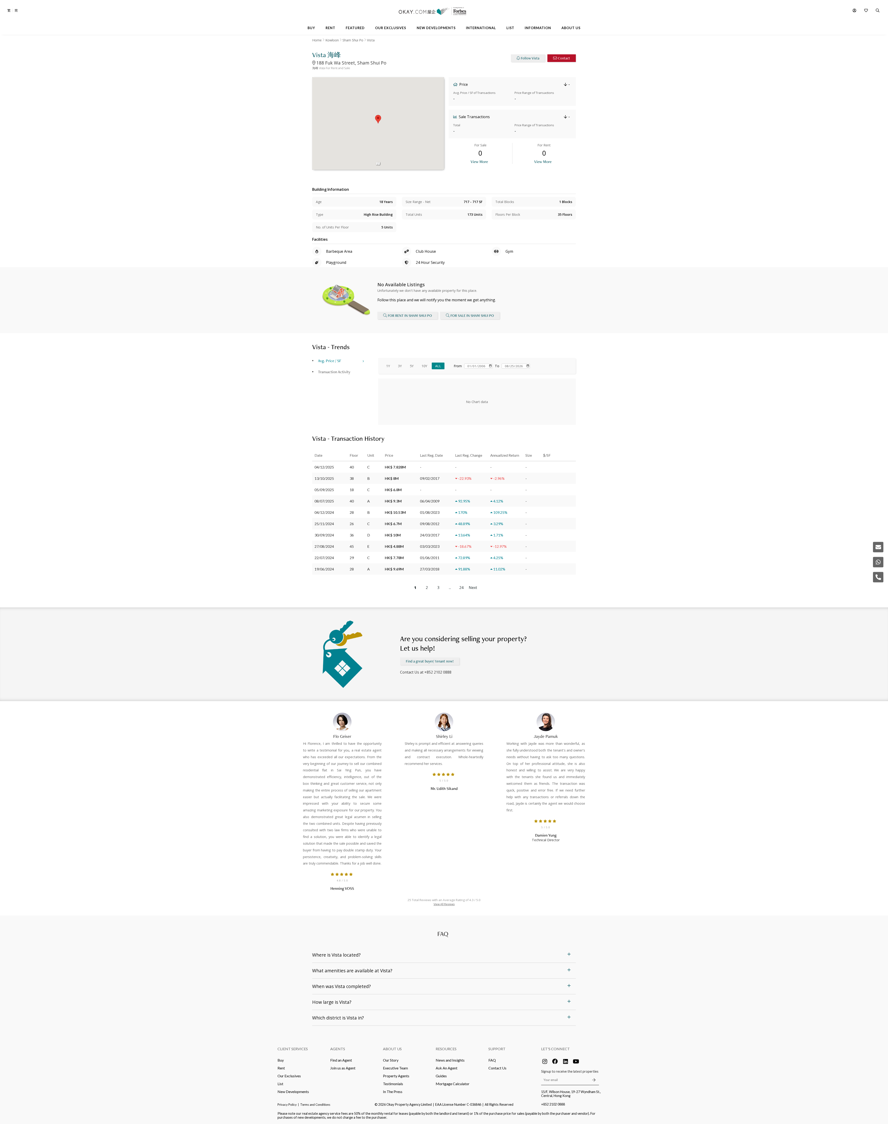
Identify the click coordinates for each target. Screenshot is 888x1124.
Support (497, 1049)
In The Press (392, 1091)
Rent (281, 1068)
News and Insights (450, 1060)
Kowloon (332, 40)
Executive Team (395, 1068)
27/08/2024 (324, 546)
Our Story (390, 1060)
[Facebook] (555, 1061)
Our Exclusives (289, 1076)
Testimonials (393, 1083)
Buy (281, 1060)
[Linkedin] (565, 1061)
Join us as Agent (342, 1068)
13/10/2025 (324, 478)
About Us (392, 1049)
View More (479, 161)
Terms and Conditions (315, 1104)
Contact (564, 58)
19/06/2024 (324, 569)
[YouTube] (575, 1061)
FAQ (492, 1060)
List (280, 1083)
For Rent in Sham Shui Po (410, 315)
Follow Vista (530, 58)
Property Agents (396, 1076)
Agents (337, 1049)
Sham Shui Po (352, 40)
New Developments (293, 1091)
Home (317, 40)
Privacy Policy (287, 1104)
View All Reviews (444, 904)
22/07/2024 (324, 557)
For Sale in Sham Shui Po (472, 315)
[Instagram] (544, 1061)
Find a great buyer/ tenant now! (430, 661)
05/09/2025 (324, 489)
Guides (441, 1076)
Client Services (293, 1049)
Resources (446, 1049)
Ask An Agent (446, 1068)
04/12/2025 (324, 467)
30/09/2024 (324, 535)
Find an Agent (341, 1060)
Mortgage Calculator (452, 1083)
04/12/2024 (324, 512)
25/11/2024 (324, 523)
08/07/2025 (324, 501)
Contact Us (497, 1068)
